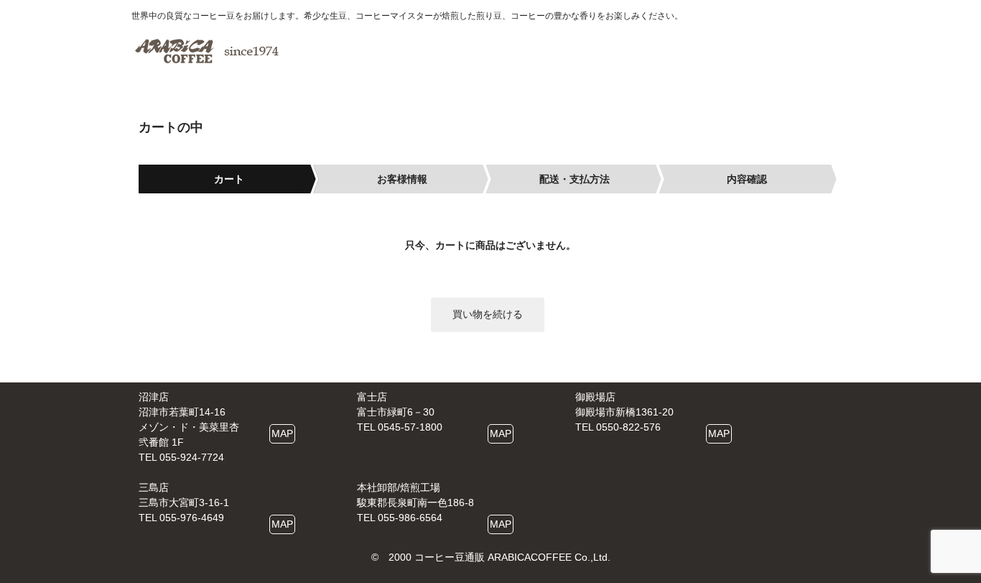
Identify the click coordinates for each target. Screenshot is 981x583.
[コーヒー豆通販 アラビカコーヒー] (206, 51)
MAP (282, 433)
